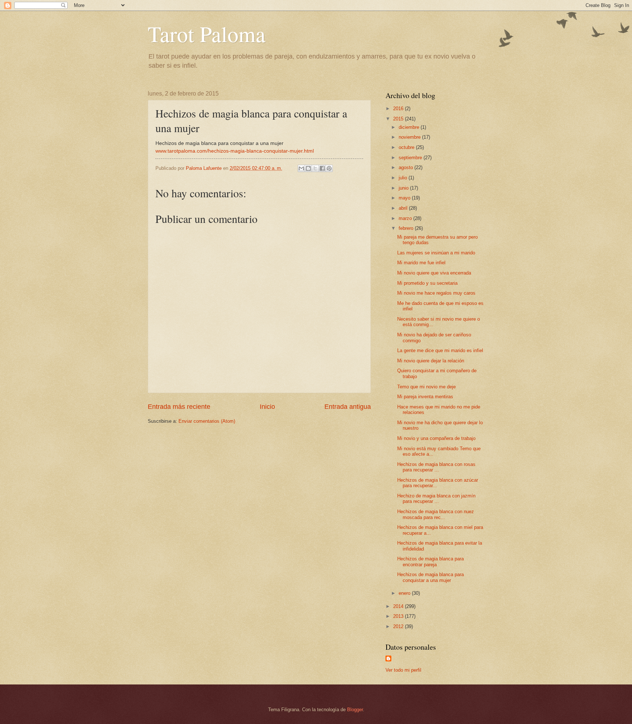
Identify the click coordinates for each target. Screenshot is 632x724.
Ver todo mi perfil (403, 670)
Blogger (355, 709)
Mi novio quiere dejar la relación (430, 360)
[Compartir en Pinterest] (329, 168)
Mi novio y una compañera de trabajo (436, 438)
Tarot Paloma (207, 33)
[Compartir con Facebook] (322, 168)
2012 (399, 626)
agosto (406, 167)
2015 (399, 119)
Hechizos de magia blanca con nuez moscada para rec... (435, 514)
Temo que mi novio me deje (426, 386)
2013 (399, 616)
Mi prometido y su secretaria (427, 283)
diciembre (410, 127)
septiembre (411, 157)
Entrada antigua (347, 406)
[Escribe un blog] (308, 168)
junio (404, 188)
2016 (399, 108)
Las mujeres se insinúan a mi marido (436, 252)
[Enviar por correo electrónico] (301, 168)
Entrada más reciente (179, 406)
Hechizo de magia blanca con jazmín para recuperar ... (436, 498)
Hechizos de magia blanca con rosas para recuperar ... (436, 467)
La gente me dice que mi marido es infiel (440, 350)
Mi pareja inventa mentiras (425, 396)
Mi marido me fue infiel (421, 262)
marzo (406, 218)
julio (404, 177)
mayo (405, 198)
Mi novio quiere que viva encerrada (434, 273)
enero (405, 593)
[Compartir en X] (315, 168)
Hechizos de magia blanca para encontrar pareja (430, 561)
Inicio (267, 406)
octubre (407, 147)
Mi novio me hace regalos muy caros (436, 293)
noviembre (410, 137)
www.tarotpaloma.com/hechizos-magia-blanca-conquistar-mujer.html (234, 151)
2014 (399, 606)
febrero (407, 228)
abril (404, 208)
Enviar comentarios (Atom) (206, 421)
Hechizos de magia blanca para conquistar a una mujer (430, 577)
